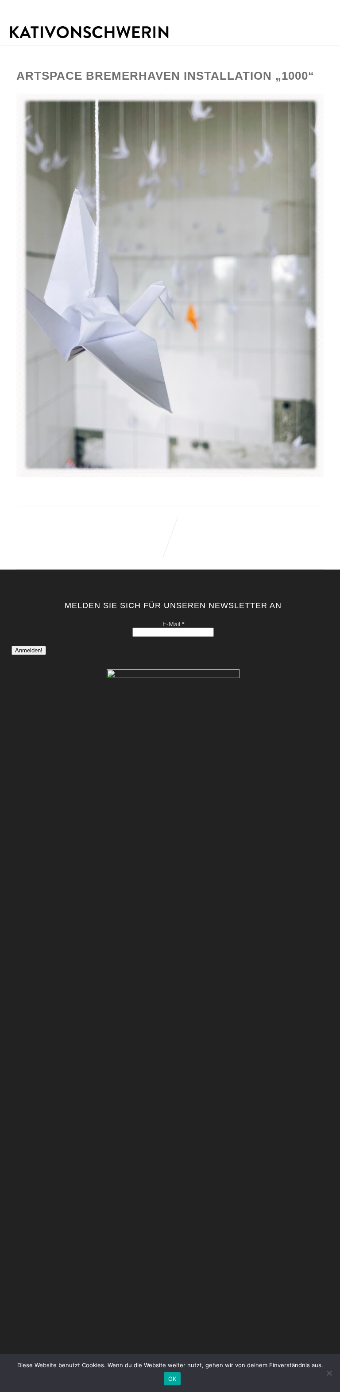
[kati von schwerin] (170, 41)
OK (172, 1378)
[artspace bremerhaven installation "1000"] (169, 475)
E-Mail (173, 624)
